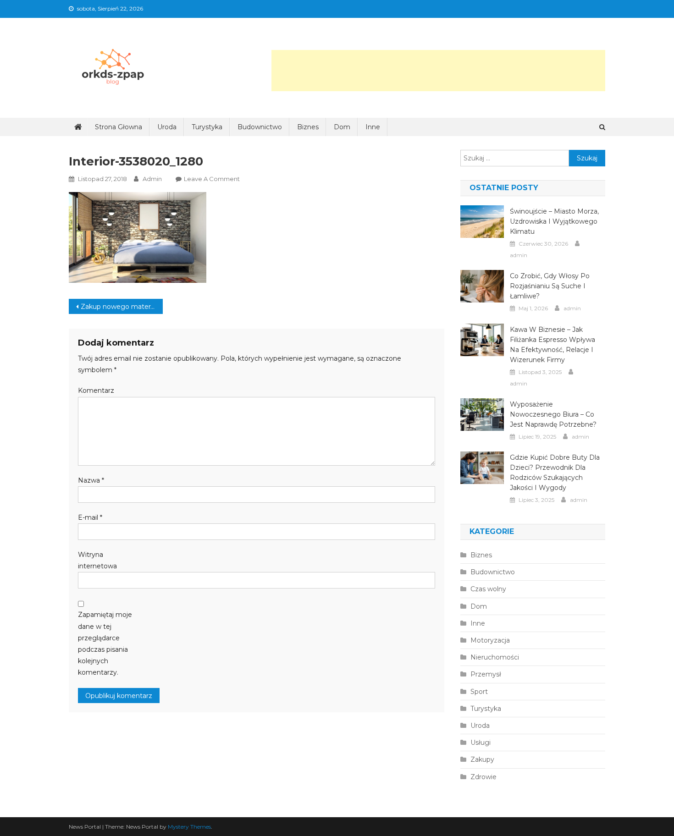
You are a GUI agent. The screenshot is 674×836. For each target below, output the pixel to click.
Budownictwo (260, 127)
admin (152, 178)
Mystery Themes (189, 826)
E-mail (90, 517)
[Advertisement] (438, 70)
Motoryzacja (490, 640)
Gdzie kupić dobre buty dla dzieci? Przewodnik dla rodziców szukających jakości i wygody (555, 472)
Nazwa (91, 480)
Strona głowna (118, 127)
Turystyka (207, 127)
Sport (479, 692)
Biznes (308, 127)
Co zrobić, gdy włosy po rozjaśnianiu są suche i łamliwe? (550, 286)
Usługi (480, 742)
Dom (342, 127)
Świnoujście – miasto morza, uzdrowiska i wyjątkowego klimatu (554, 221)
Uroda (167, 127)
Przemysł (485, 674)
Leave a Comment (212, 178)
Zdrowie (483, 777)
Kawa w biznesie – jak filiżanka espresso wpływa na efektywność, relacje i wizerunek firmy (552, 344)
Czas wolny (488, 589)
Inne (372, 127)
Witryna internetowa (97, 560)
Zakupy (482, 759)
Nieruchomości (494, 657)
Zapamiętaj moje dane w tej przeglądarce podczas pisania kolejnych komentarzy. (105, 643)
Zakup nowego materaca (121, 306)
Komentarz (96, 390)
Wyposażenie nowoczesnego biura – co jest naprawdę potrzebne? (553, 414)
